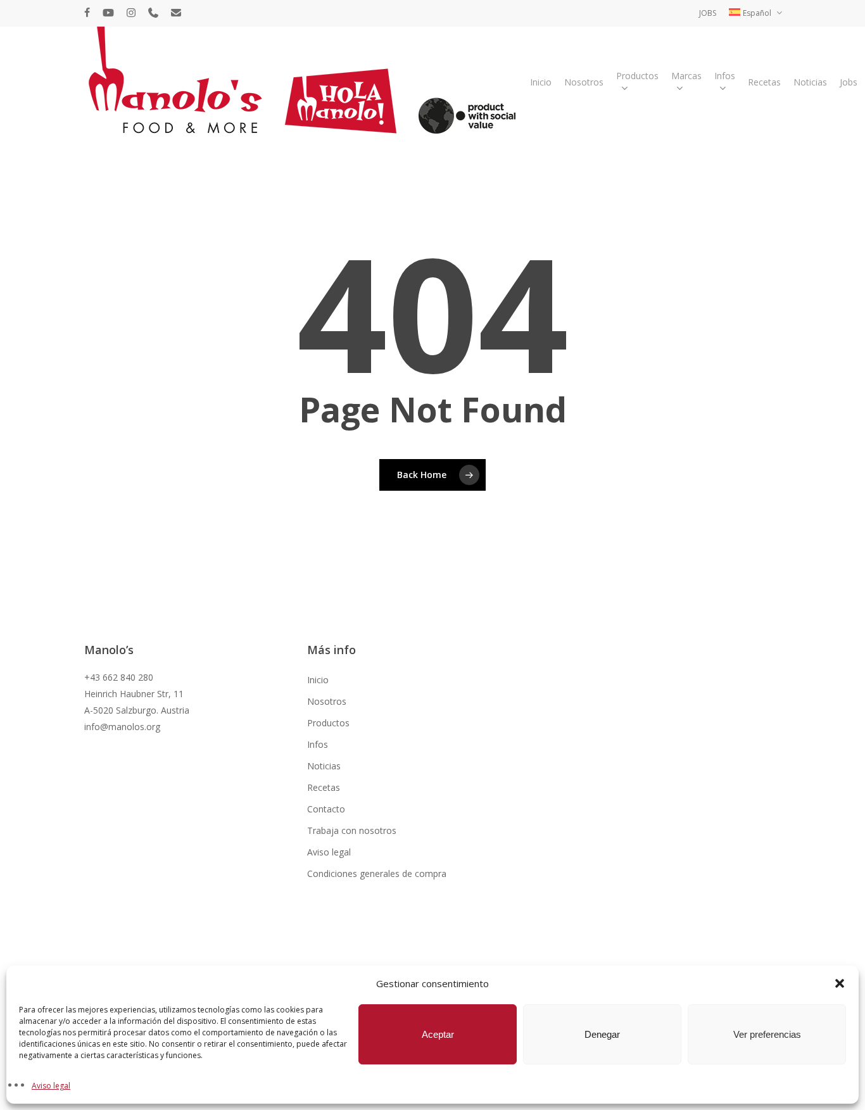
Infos (317, 744)
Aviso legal (51, 1085)
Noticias (324, 766)
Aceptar (438, 1034)
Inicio (318, 680)
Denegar (602, 1034)
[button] (839, 983)
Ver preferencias (767, 1034)
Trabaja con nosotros (351, 830)
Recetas (323, 787)
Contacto (326, 809)
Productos (328, 723)
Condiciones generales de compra (376, 873)
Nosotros (326, 701)
